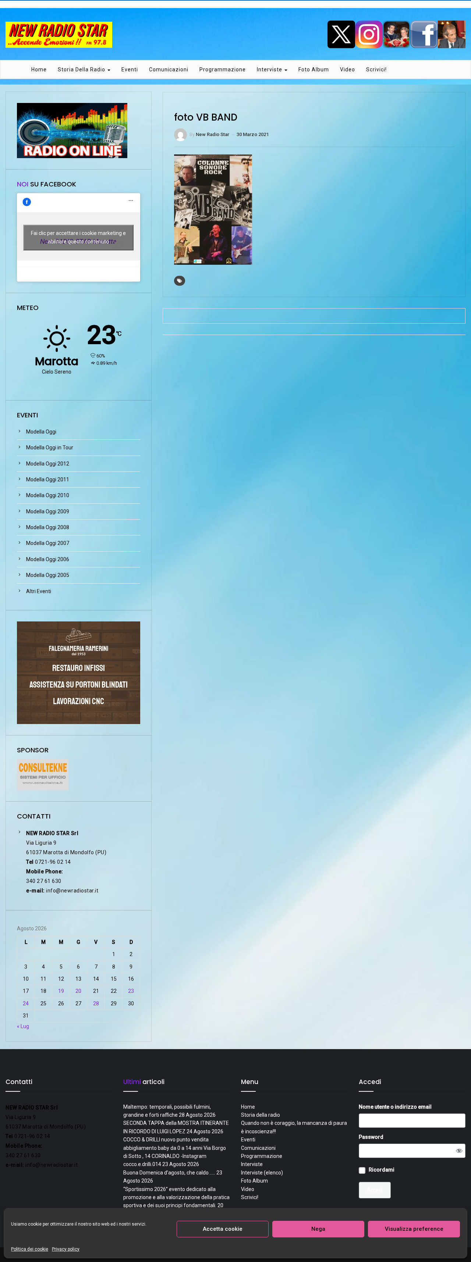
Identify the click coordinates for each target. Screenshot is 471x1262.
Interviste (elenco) (262, 1173)
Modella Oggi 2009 (47, 511)
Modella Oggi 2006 (47, 559)
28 (96, 1003)
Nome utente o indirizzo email (395, 1107)
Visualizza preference (414, 1229)
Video (347, 69)
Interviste (270, 69)
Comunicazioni (168, 69)
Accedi (375, 1190)
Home (39, 69)
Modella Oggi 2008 (47, 527)
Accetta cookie (222, 1229)
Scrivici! (376, 69)
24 (26, 1003)
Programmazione (222, 69)
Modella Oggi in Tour (49, 447)
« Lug (23, 1026)
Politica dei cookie (29, 1249)
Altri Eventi (38, 591)
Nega (318, 1229)
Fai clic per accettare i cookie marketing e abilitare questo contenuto (78, 237)
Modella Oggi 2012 (47, 464)
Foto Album (313, 69)
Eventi (129, 69)
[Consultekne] (42, 774)
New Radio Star (212, 134)
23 (131, 991)
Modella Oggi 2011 (47, 479)
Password (371, 1137)
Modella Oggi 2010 (47, 495)
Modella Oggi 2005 (47, 575)
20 (78, 991)
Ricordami (381, 1170)
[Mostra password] (459, 1151)
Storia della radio (82, 69)
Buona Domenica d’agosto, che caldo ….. (169, 1173)
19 (61, 991)
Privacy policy (65, 1249)
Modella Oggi (41, 432)
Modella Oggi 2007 (47, 543)
